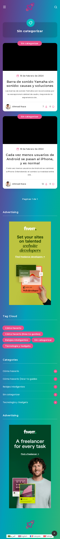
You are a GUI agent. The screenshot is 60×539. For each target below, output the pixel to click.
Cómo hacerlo (13, 328)
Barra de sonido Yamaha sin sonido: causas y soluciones (30, 84)
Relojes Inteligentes (16, 340)
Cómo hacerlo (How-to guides (20, 379)
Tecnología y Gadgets (17, 346)
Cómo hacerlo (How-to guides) (22, 334)
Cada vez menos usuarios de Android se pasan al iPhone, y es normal (30, 159)
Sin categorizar (29, 43)
